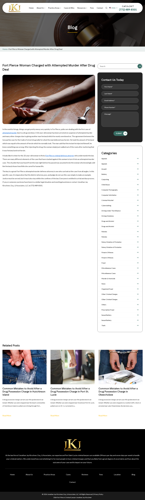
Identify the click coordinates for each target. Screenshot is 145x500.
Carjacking (105, 179)
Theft (103, 325)
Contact (100, 8)
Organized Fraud (107, 289)
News (103, 284)
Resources (81, 8)
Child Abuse (106, 185)
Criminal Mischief (108, 200)
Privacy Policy (98, 494)
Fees (92, 8)
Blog (133, 474)
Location (117, 474)
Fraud (103, 263)
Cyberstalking (106, 205)
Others (104, 305)
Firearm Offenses (107, 252)
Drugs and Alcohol (108, 221)
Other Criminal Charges (109, 294)
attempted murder (9, 133)
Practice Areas (53, 8)
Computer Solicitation (109, 195)
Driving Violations (108, 216)
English (113, 8)
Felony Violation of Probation (111, 242)
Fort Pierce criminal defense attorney (59, 156)
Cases (68, 474)
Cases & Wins (69, 8)
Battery (104, 174)
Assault (104, 169)
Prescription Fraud (108, 310)
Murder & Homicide (108, 278)
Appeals (104, 158)
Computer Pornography (110, 190)
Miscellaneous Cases (109, 268)
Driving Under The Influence (111, 211)
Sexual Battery (106, 315)
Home (31, 8)
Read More (6, 415)
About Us (40, 8)
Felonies (104, 231)
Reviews (85, 474)
